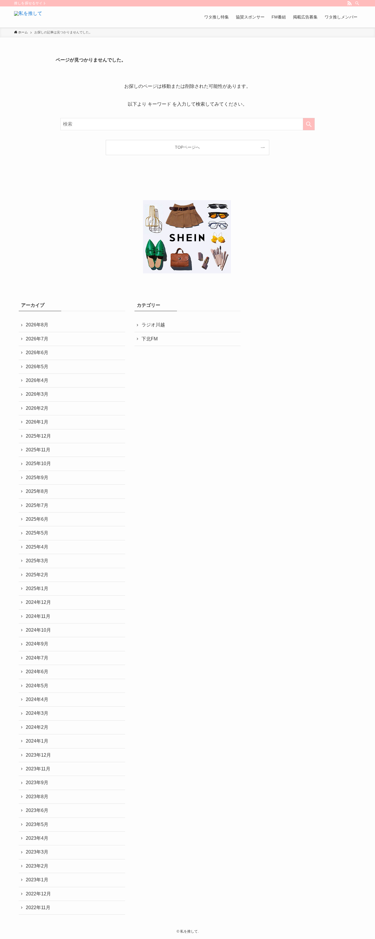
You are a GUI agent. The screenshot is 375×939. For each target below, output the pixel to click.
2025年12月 (38, 435)
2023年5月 (37, 824)
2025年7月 (37, 505)
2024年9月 (37, 643)
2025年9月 (37, 477)
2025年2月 (37, 574)
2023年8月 (37, 796)
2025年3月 (37, 560)
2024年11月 (38, 616)
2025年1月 (37, 588)
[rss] (349, 3)
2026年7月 (37, 338)
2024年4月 (37, 699)
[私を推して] (28, 17)
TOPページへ (187, 147)
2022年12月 (38, 893)
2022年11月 (38, 907)
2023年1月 (37, 879)
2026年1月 (37, 421)
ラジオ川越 (153, 324)
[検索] (357, 3)
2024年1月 (37, 740)
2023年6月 (37, 810)
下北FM (150, 338)
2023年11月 (38, 768)
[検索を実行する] (309, 124)
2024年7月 (37, 657)
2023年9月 (37, 782)
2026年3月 (37, 394)
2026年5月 (37, 366)
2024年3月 (37, 713)
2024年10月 (38, 630)
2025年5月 (37, 532)
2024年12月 (38, 602)
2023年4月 (37, 838)
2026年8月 (37, 324)
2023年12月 (38, 755)
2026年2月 (37, 408)
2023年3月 (37, 851)
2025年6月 (37, 519)
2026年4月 (37, 380)
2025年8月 (37, 491)
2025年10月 (38, 463)
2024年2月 (37, 727)
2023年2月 (37, 865)
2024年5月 (37, 685)
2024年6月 (37, 671)
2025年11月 (38, 449)
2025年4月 (37, 546)
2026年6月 (37, 352)
